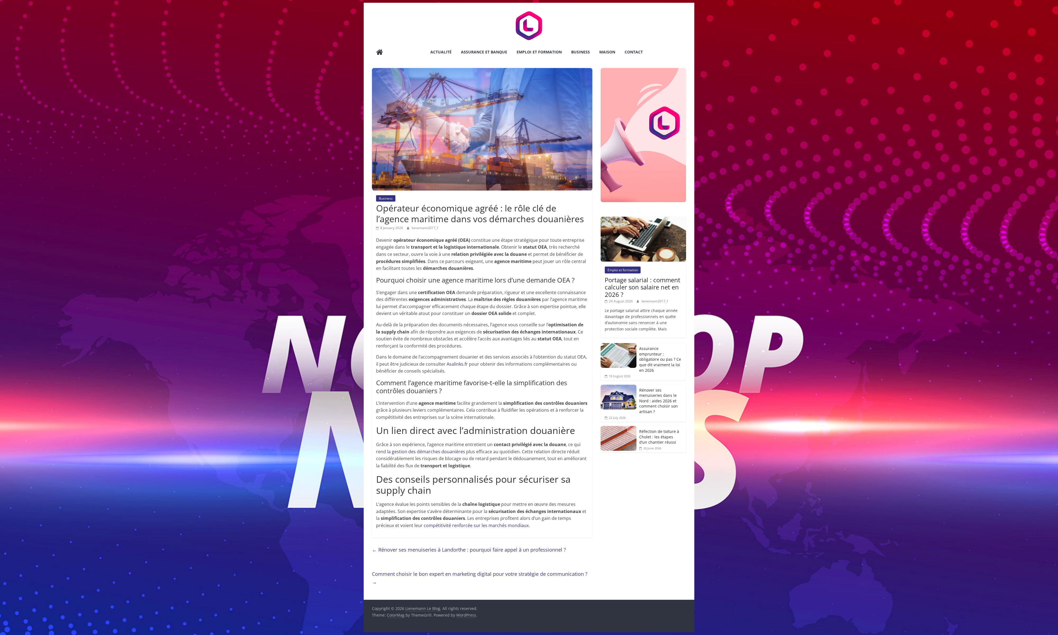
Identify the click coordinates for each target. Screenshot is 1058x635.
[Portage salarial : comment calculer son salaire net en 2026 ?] (643, 219)
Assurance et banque (484, 52)
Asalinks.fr (457, 364)
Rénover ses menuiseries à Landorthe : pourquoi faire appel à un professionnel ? (469, 549)
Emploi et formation (539, 52)
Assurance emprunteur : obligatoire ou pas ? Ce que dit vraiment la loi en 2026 (660, 359)
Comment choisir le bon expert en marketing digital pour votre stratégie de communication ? (479, 578)
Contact (634, 52)
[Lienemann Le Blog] (379, 53)
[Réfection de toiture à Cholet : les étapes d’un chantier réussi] (618, 429)
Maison (607, 52)
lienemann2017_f (425, 228)
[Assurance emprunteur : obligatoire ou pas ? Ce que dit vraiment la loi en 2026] (618, 346)
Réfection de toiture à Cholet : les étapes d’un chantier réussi (659, 437)
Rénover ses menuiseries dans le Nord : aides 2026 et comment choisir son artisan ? (658, 400)
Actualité (441, 52)
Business (580, 52)
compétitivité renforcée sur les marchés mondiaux (476, 525)
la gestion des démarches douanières (426, 452)
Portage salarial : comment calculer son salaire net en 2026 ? (642, 287)
